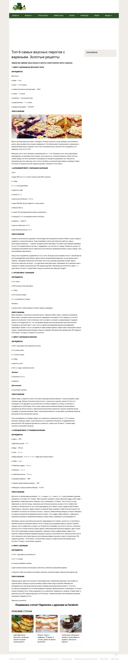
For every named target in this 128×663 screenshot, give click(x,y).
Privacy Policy (104, 659)
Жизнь (28, 15)
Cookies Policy (114, 659)
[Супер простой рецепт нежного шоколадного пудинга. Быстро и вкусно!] (71, 624)
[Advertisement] (64, 35)
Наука (72, 15)
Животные (58, 15)
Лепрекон (12, 659)
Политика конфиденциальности (49, 659)
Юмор (96, 15)
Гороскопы (43, 15)
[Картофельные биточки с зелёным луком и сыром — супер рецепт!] (23, 624)
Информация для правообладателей (86, 659)
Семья (15, 15)
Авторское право (66, 659)
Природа (84, 15)
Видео (108, 15)
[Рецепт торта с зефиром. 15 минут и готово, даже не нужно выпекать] (47, 624)
